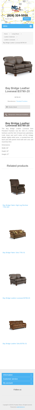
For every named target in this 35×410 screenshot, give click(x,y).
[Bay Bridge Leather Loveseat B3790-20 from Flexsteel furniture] (17, 279)
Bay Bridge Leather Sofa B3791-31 (15, 343)
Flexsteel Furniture (21, 101)
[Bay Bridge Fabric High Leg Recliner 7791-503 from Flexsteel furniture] (17, 187)
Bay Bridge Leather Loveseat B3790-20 (16, 298)
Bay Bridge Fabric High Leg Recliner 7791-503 (15, 206)
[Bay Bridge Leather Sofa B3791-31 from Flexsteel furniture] (17, 325)
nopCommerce (21, 407)
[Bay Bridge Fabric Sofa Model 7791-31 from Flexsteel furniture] (17, 234)
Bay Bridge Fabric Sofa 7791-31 (14, 252)
